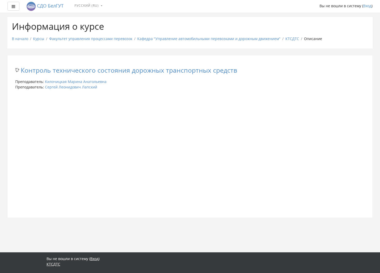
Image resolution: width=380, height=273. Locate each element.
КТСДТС (292, 38)
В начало (20, 38)
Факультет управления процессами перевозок (90, 38)
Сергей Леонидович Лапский (71, 87)
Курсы (38, 38)
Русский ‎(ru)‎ (87, 5)
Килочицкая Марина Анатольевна (76, 81)
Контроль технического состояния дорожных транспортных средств (129, 70)
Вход (367, 5)
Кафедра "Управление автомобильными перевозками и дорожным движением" (208, 38)
